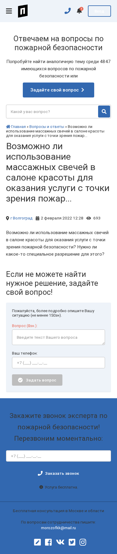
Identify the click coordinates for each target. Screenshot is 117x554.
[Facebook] (48, 542)
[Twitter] (72, 542)
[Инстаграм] (83, 542)
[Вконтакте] (60, 542)
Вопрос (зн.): (25, 325)
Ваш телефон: (25, 353)
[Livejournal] (37, 542)
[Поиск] (104, 111)
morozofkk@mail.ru (58, 527)
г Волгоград (21, 218)
